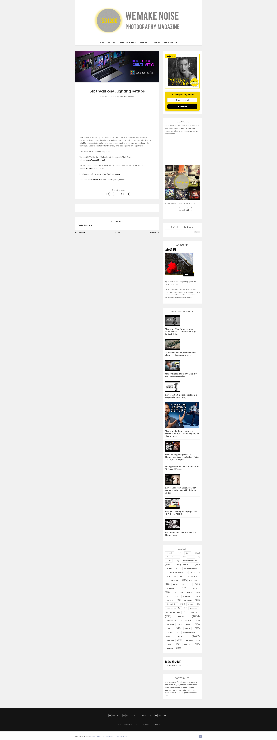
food (174, 592)
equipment (170, 588)
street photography (190, 632)
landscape (188, 600)
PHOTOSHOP (145, 724)
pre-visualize (171, 620)
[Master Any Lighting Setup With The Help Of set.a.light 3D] (117, 66)
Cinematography (173, 557)
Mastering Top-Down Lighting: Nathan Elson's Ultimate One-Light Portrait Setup (181, 331)
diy (190, 584)
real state (170, 624)
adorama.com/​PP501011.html (92, 168)
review (188, 624)
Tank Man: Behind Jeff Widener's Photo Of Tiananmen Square (180, 353)
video (169, 644)
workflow (170, 648)
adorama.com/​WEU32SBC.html (92, 160)
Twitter (115, 716)
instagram (187, 596)
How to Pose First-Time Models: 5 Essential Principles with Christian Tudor (180, 490)
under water (188, 640)
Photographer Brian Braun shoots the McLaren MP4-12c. (182, 467)
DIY (137, 724)
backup (192, 572)
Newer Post (80, 233)
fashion (194, 588)
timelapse (170, 640)
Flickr (169, 561)
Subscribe (182, 106)
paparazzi (193, 608)
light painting (171, 604)
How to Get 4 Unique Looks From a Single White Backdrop (181, 396)
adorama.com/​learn (92, 179)
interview (170, 600)
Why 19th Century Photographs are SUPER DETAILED (181, 512)
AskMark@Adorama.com (110, 174)
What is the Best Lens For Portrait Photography (180, 533)
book (168, 576)
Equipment (128, 724)
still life (169, 632)
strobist (180, 636)
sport (169, 628)
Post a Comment (85, 225)
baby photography (176, 572)
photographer (175, 612)
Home (117, 233)
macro (190, 604)
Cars (187, 553)
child (181, 576)
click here (187, 210)
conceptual (193, 580)
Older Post (154, 233)
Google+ (162, 716)
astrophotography (190, 569)
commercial (175, 580)
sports (187, 628)
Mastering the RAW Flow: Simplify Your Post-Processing (180, 375)
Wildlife (169, 569)
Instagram (131, 716)
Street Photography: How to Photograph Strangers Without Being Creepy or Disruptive (182, 457)
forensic (190, 592)
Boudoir (169, 553)
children (194, 576)
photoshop (193, 612)
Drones (191, 557)
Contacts (156, 724)
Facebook (146, 716)
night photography (173, 608)
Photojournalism (182, 565)
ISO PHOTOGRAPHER (190, 561)
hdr (168, 596)
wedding (187, 644)
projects (188, 620)
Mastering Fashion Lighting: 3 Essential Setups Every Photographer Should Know (182, 433)
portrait (181, 617)
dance (175, 584)
